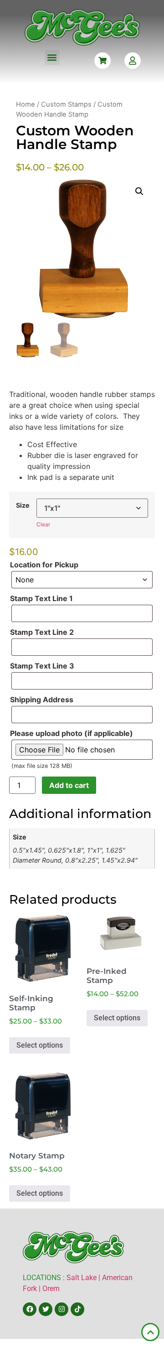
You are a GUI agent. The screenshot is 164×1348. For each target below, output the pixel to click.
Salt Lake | (84, 1277)
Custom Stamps (66, 104)
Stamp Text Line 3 (42, 665)
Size (23, 505)
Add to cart (69, 785)
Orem (51, 1288)
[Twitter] (45, 1309)
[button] (52, 57)
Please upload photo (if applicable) (71, 733)
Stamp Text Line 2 (42, 632)
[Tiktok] (77, 1309)
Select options (39, 1045)
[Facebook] (29, 1309)
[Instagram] (61, 1309)
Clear (43, 524)
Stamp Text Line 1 (41, 598)
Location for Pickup (44, 564)
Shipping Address (41, 699)
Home (25, 104)
